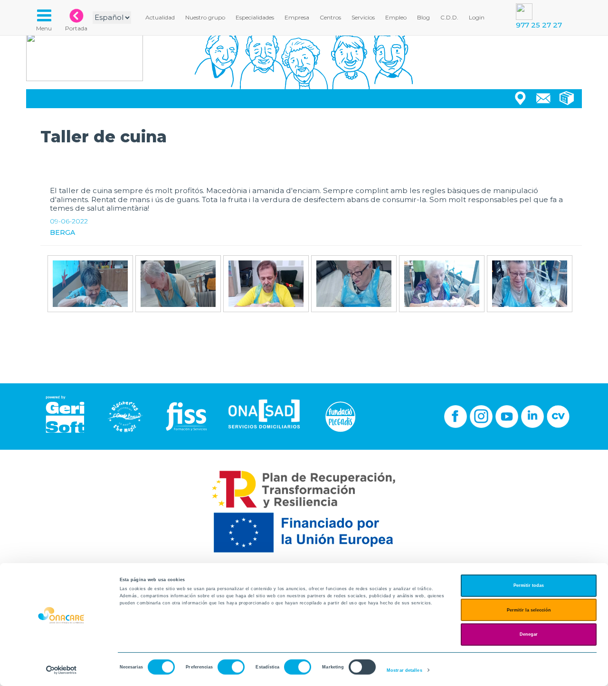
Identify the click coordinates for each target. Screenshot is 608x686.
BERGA (62, 232)
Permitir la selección (529, 610)
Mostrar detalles (404, 670)
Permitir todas (528, 585)
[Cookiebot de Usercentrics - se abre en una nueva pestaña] (61, 670)
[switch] (231, 667)
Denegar (529, 634)
